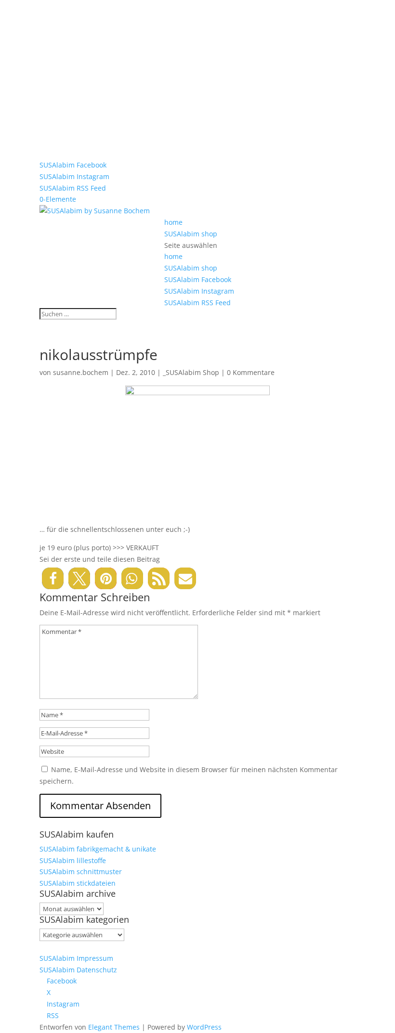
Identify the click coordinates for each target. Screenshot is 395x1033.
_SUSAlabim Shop (191, 372)
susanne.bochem (80, 372)
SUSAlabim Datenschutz (78, 969)
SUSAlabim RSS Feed (73, 188)
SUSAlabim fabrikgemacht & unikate (98, 848)
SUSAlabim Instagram (74, 176)
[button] (53, 578)
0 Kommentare (251, 372)
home (173, 222)
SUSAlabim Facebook (73, 164)
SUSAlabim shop (190, 233)
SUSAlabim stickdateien (78, 883)
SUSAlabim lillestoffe (73, 860)
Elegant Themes (114, 1027)
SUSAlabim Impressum (76, 958)
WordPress (204, 1027)
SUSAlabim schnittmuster (81, 871)
